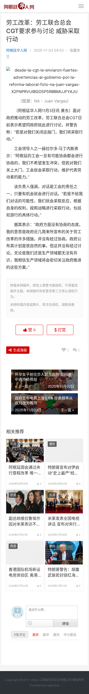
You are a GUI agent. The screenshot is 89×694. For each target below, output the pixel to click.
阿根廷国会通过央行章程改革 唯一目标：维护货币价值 (24, 470)
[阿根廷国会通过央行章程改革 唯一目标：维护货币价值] (25, 450)
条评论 (19, 635)
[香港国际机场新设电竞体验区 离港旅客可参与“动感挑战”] (25, 552)
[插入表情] (30, 623)
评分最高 (70, 635)
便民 (52, 444)
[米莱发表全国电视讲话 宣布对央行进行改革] (64, 501)
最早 (46, 635)
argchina (53, 685)
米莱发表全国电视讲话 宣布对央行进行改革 (63, 521)
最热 (57, 635)
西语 (13, 546)
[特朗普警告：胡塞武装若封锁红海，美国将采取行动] (64, 552)
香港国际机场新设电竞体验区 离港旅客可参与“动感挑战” (24, 572)
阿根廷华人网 (16, 50)
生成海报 (19, 350)
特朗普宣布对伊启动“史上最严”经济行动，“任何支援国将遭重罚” (63, 470)
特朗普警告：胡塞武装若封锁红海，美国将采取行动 (63, 572)
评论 (65, 623)
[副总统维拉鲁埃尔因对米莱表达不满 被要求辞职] (25, 501)
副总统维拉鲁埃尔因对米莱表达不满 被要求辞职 (24, 521)
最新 (36, 635)
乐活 (13, 444)
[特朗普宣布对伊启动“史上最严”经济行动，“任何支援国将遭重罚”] (64, 450)
